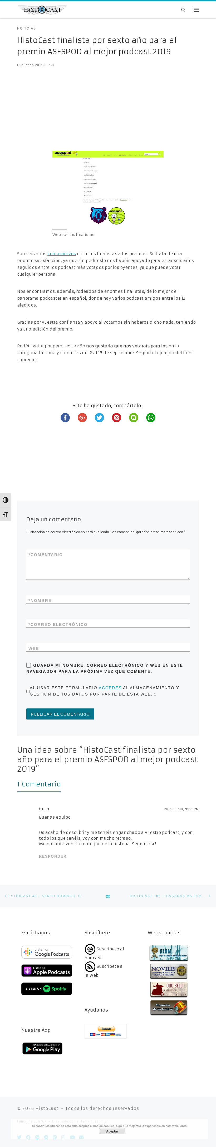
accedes (110, 688)
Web (33, 648)
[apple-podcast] (46, 977)
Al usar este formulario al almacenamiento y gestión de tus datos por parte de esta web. (104, 691)
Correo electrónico (58, 624)
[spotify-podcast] (46, 995)
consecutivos (61, 253)
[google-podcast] (46, 958)
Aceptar (112, 1131)
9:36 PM (192, 809)
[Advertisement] (108, 112)
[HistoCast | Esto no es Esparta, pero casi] (42, 9)
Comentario (45, 554)
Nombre (40, 600)
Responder (53, 856)
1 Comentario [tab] (39, 784)
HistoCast (47, 1108)
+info (183, 1126)
